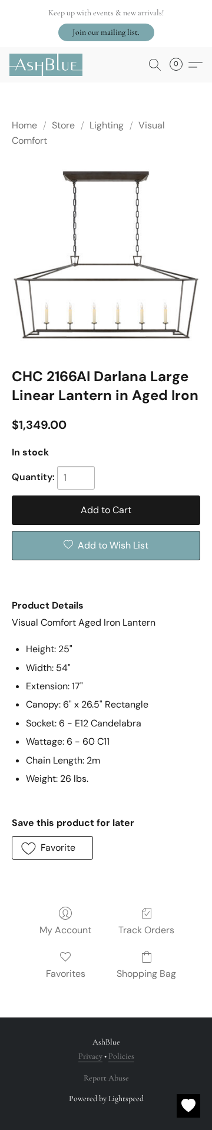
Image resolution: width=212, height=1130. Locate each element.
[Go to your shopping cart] (180, 65)
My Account (65, 930)
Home (24, 125)
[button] (106, 32)
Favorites (65, 973)
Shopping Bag (146, 973)
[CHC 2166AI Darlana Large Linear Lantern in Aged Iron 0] (106, 255)
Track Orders (146, 930)
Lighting (107, 125)
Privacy (90, 1056)
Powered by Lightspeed (106, 1098)
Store (63, 125)
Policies (121, 1056)
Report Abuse (106, 1078)
